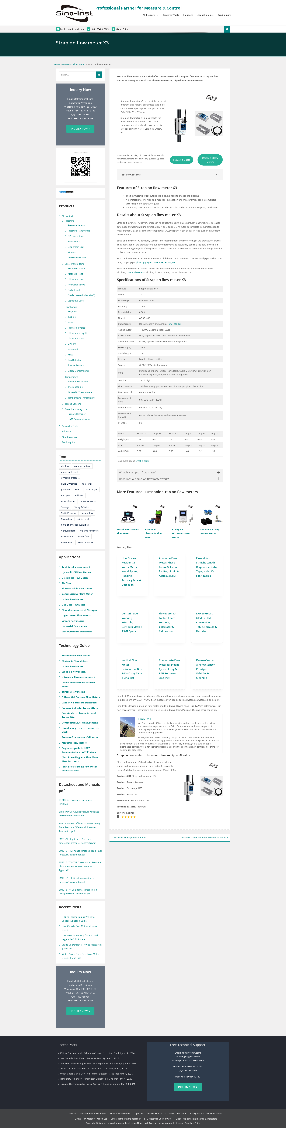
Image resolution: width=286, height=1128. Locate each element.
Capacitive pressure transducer (79, 702)
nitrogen (65, 495)
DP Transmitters (76, 235)
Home (57, 64)
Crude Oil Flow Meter (176, 1113)
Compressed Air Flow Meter (77, 593)
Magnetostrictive (76, 268)
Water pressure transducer (77, 631)
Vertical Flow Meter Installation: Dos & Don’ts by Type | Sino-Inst (132, 669)
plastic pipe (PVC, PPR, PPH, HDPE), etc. (156, 262)
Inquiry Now (79, 128)
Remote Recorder (77, 413)
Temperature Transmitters (81, 397)
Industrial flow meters (74, 626)
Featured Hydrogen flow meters (130, 837)
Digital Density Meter (78, 370)
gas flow (65, 489)
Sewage (65, 507)
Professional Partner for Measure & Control (138, 8)
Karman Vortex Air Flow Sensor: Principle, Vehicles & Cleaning (205, 669)
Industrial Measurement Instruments (88, 1113)
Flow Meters (71, 306)
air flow (65, 466)
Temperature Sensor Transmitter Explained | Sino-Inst (89, 1078)
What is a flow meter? (74, 671)
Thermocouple (75, 386)
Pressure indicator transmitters (80, 707)
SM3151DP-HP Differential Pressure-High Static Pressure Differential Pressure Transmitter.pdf (80, 827)
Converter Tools (171, 15)
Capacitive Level (76, 300)
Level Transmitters (74, 263)
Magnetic (72, 311)
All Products (149, 15)
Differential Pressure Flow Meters (81, 697)
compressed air (82, 466)
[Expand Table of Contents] (217, 174)
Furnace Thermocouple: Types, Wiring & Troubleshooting (90, 1084)
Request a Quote (181, 159)
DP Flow (72, 343)
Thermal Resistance (78, 381)
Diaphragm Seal (76, 246)
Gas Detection (75, 359)
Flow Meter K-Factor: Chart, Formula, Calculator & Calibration (167, 622)
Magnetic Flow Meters (74, 742)
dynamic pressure (70, 477)
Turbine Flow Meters (73, 691)
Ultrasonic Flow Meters (74, 64)
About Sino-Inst (205, 15)
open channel (68, 501)
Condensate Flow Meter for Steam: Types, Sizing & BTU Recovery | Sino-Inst (169, 669)
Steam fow (66, 518)
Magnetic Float (75, 273)
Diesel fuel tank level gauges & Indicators (196, 1118)
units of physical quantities (75, 524)
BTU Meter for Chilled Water (158, 1118)
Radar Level (74, 289)
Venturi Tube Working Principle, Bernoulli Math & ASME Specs (132, 622)
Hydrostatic (74, 241)
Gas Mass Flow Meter (73, 604)
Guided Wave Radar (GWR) (81, 295)
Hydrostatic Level (77, 284)
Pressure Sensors (76, 225)
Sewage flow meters (73, 620)
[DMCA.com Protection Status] (66, 192)
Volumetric (73, 349)
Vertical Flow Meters (120, 1113)
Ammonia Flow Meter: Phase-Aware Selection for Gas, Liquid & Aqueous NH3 (169, 566)
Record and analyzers (76, 409)
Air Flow (66, 583)
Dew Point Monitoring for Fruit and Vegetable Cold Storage (91, 1063)
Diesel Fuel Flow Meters (75, 577)
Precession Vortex (77, 327)
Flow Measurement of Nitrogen (79, 610)
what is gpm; (142, 460)
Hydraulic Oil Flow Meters (76, 572)
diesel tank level (69, 471)
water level (66, 542)
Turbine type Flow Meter (76, 655)
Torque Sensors (76, 365)
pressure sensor (88, 501)
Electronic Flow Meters (74, 660)
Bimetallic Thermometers (81, 392)
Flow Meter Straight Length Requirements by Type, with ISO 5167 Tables (206, 566)
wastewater (67, 536)
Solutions (188, 15)
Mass (70, 354)
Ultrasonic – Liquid (77, 333)
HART (78, 489)
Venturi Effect (68, 530)
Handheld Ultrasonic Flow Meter (153, 533)
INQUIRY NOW (186, 1087)
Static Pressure (68, 512)
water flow (83, 536)
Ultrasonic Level (76, 279)
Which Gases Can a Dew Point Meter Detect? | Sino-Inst (89, 1073)
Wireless (72, 252)
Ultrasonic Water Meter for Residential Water (203, 837)
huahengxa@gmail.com (72, 29)
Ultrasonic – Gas (76, 338)
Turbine (72, 316)
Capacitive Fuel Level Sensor (148, 1113)
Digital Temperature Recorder (126, 1118)
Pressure (69, 220)
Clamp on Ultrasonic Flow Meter (181, 533)
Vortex (71, 322)
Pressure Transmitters (79, 230)
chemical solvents (136, 272)
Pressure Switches (77, 257)
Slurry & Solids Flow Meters (77, 588)
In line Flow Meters (72, 599)
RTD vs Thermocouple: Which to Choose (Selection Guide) (90, 1053)
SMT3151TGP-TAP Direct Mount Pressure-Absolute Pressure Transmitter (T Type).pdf (80, 866)
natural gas (91, 489)
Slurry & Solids (81, 507)
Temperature (71, 376)
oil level (79, 495)
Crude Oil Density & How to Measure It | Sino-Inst (86, 1068)
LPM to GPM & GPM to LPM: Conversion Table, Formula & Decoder (206, 622)
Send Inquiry (224, 15)
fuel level (87, 483)
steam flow (87, 512)
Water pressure (85, 542)
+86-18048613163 (100, 29)
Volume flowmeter (89, 530)
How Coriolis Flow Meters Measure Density (82, 1058)
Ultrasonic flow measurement (78, 677)
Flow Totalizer (174, 323)
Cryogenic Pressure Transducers (206, 1113)
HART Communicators (79, 419)
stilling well (83, 518)
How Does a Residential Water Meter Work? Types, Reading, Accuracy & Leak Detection (131, 571)
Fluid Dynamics (69, 483)
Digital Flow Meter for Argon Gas (91, 1118)
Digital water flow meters (76, 615)
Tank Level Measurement (76, 566)
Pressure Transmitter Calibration (80, 737)
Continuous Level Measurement (80, 722)
